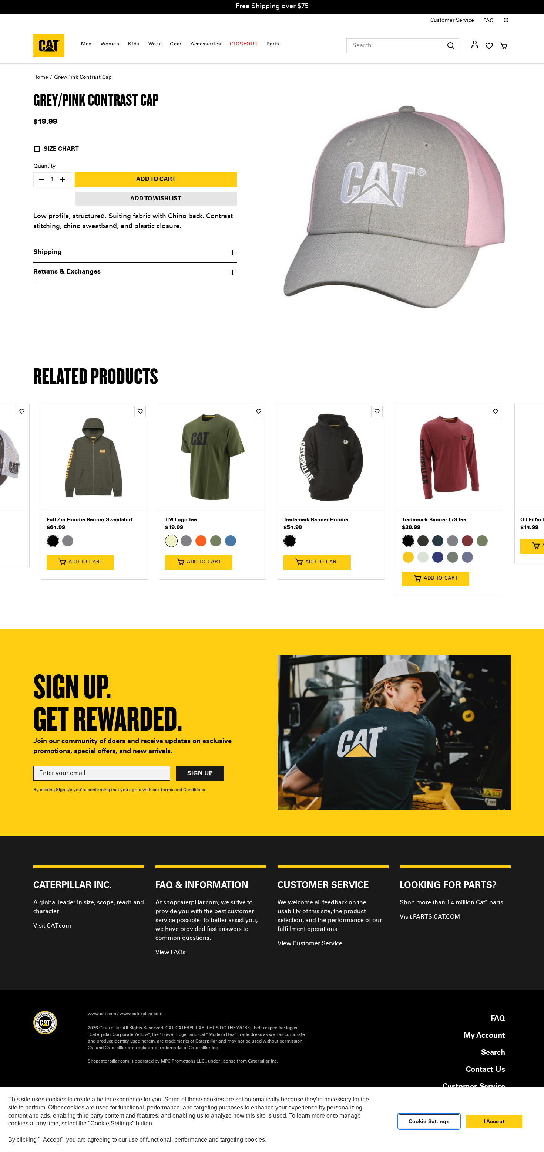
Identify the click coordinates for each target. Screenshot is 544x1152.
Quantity (44, 166)
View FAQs (170, 953)
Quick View (94, 499)
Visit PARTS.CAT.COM (430, 917)
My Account (484, 1036)
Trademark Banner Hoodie (315, 520)
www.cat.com (102, 1014)
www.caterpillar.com (141, 1014)
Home (40, 77)
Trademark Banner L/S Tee (434, 520)
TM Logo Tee (181, 520)
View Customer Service (310, 944)
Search (493, 1053)
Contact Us (485, 1070)
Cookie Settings (429, 1121)
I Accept (494, 1121)
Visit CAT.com (52, 926)
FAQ (488, 21)
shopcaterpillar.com (48, 45)
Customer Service (452, 20)
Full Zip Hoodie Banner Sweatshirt (89, 520)
